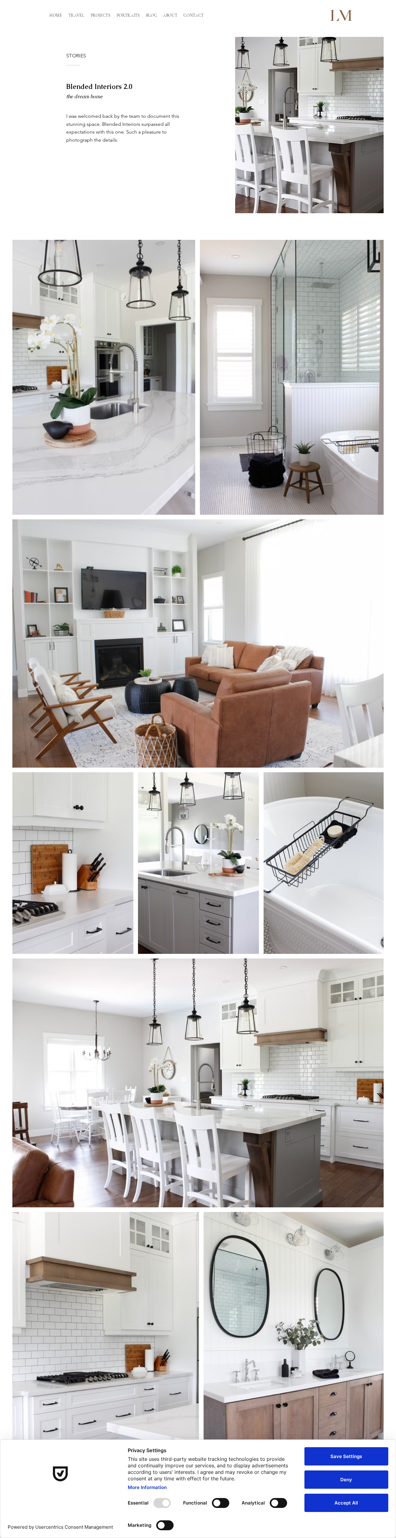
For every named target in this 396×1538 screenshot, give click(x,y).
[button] (76, 15)
